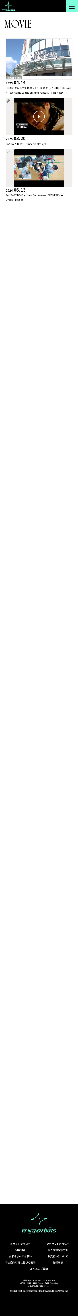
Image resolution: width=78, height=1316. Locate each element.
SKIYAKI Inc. (62, 1290)
